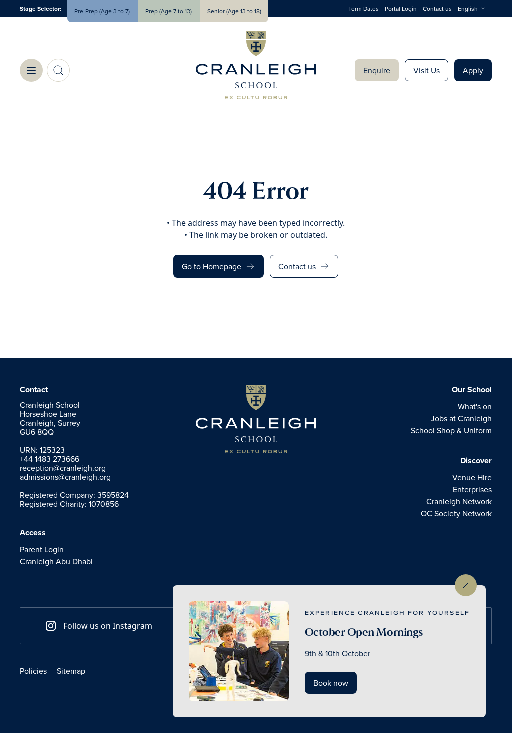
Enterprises (472, 489)
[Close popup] (466, 585)
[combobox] (475, 8)
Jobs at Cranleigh (461, 418)
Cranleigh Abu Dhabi (56, 561)
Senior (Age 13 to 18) (235, 11)
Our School (472, 389)
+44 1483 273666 (50, 458)
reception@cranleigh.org (63, 467)
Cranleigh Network (459, 501)
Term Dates (363, 8)
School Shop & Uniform (451, 430)
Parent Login (42, 549)
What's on (475, 406)
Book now (331, 682)
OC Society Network (456, 513)
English (468, 8)
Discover (476, 460)
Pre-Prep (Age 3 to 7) (103, 11)
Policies (33, 670)
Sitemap (71, 670)
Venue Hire (472, 477)
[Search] (58, 70)
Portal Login (401, 8)
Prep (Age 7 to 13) (170, 11)
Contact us (437, 8)
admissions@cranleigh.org (65, 476)
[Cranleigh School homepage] (256, 419)
